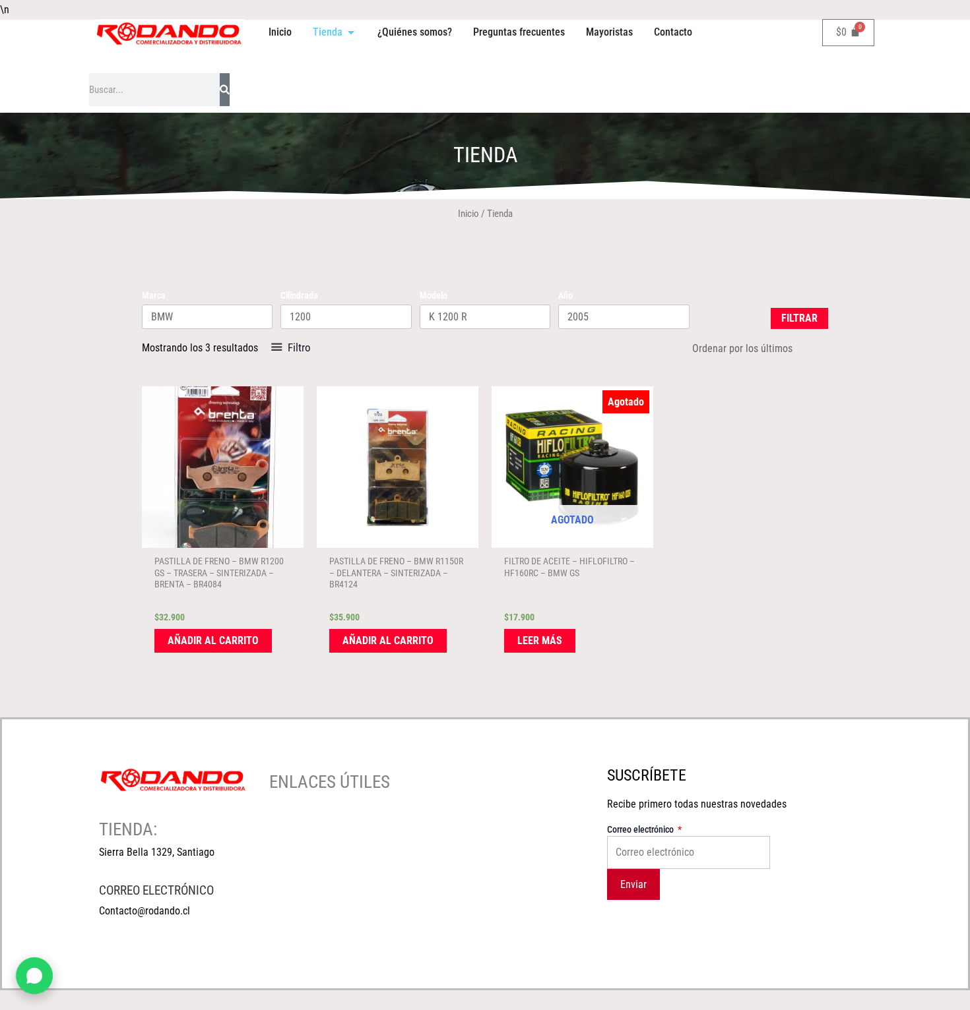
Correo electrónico (641, 829)
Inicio (468, 214)
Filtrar (799, 318)
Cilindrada (299, 295)
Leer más (539, 640)
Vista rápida (223, 536)
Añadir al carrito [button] (213, 640)
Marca (154, 295)
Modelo (433, 295)
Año (565, 295)
